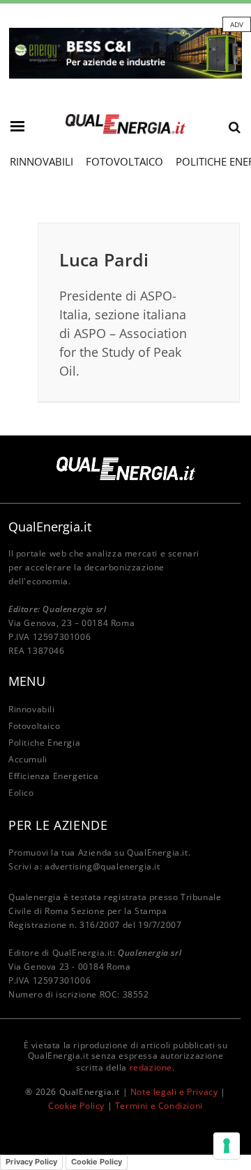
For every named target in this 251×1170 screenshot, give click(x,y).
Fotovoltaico (124, 161)
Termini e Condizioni (159, 1106)
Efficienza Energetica (53, 776)
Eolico (21, 793)
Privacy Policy (31, 1162)
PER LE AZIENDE (57, 825)
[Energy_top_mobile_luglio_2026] (125, 51)
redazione (151, 1067)
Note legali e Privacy (174, 1092)
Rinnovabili (41, 161)
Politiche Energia (44, 742)
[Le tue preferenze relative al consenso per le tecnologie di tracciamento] (226, 1145)
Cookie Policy (76, 1106)
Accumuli (27, 759)
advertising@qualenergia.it (102, 866)
